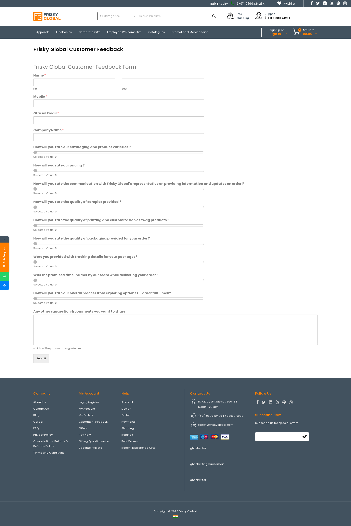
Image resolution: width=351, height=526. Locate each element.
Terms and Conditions (48, 453)
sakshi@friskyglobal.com (216, 425)
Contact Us (41, 409)
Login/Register (89, 402)
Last (124, 89)
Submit (41, 358)
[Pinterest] (338, 3)
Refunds (127, 435)
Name (39, 75)
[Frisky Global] (47, 16)
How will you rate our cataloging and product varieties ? (82, 147)
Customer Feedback (93, 422)
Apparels (42, 32)
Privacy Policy (43, 435)
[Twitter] (318, 3)
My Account (87, 409)
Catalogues (156, 32)
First (35, 89)
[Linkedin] (325, 3)
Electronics (64, 32)
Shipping (127, 428)
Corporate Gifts (90, 32)
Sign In (275, 34)
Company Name (48, 130)
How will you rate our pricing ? (58, 165)
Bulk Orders (129, 441)
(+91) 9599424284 (277, 18)
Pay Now (85, 435)
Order (125, 415)
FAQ (36, 428)
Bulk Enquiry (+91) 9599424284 (237, 4)
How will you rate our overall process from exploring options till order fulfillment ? (103, 293)
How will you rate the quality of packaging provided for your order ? (91, 238)
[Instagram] (345, 3)
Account (127, 402)
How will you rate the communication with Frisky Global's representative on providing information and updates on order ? (138, 184)
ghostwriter (198, 448)
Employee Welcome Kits (124, 32)
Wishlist (289, 4)
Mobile (40, 97)
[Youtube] (332, 3)
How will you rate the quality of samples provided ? (77, 202)
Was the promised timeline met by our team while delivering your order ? (95, 275)
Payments (128, 422)
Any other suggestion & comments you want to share (79, 311)
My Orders (86, 415)
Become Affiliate (90, 448)
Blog (36, 415)
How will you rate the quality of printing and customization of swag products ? (101, 220)
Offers (83, 428)
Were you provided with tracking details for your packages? (85, 257)
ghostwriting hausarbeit (207, 464)
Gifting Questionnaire (94, 441)
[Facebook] (311, 3)
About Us (39, 402)
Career (38, 422)
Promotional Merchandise (190, 32)
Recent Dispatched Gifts (138, 448)
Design (126, 409)
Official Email (46, 113)
